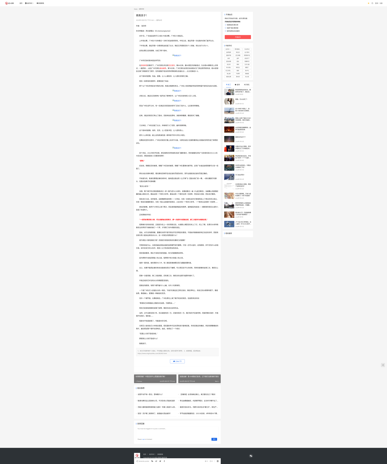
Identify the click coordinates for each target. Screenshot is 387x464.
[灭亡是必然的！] (229, 177)
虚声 (238, 58)
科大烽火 (228, 67)
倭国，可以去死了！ (241, 99)
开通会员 (238, 37)
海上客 (247, 76)
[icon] (251, 456)
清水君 (238, 76)
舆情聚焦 (41, 3)
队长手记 (247, 49)
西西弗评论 (247, 55)
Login (143, 439)
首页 (21, 3)
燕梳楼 (247, 73)
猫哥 (238, 70)
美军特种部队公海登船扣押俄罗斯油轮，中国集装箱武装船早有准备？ (243, 205)
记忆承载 (237, 55)
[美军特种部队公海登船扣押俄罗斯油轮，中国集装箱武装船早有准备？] (229, 205)
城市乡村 (159, 20)
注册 (381, 3)
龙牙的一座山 (229, 49)
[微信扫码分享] (152, 461)
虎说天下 (247, 58)
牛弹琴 (238, 73)
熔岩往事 (228, 76)
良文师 (228, 64)
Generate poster (143, 461)
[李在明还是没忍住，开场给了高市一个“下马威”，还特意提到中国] (229, 158)
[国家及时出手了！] (229, 139)
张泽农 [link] (143, 26)
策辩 (238, 64)
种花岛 (238, 67)
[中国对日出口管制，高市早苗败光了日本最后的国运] (229, 148)
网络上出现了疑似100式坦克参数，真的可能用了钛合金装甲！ (243, 120)
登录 (376, 3)
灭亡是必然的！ (240, 175)
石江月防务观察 (229, 70)
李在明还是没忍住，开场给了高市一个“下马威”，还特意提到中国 (243, 158)
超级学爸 (228, 55)
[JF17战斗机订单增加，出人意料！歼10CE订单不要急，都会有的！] (229, 224)
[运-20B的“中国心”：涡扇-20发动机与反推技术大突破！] (229, 111)
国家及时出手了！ (241, 137)
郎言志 (238, 52)
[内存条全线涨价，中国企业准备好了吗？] (229, 167)
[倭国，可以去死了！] (229, 101)
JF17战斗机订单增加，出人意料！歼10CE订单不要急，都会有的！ (243, 224)
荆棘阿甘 (247, 61)
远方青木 (247, 52)
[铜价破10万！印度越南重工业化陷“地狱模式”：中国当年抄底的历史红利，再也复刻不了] (229, 215)
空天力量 (247, 64)
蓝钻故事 (228, 61)
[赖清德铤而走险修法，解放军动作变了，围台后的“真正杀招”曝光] (229, 92)
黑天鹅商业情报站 (238, 49)
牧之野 (228, 73)
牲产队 (247, 70)
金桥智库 (228, 52)
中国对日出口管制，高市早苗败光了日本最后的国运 (243, 148)
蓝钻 (238, 61)
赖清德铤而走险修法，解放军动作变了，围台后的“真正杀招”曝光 (243, 91)
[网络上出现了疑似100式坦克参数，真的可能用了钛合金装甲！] (229, 120)
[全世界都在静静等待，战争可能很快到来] (229, 129)
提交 (214, 439)
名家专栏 (29, 3)
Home (135, 9)
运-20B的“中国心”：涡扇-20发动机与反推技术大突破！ (242, 110)
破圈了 (247, 67)
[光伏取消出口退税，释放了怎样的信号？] (229, 186)
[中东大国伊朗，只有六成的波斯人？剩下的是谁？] (229, 196)
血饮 (228, 58)
